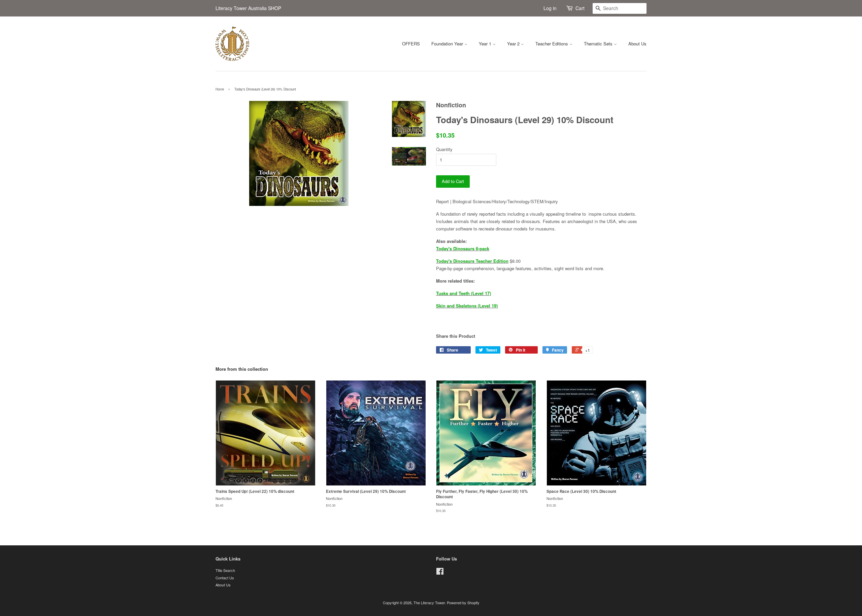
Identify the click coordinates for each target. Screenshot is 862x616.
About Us (637, 43)
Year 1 (486, 43)
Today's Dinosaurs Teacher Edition (472, 261)
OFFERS (411, 43)
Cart (580, 8)
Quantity (444, 149)
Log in (550, 8)
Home (220, 89)
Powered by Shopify (463, 602)
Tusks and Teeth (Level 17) (463, 293)
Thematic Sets (599, 43)
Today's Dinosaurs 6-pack (462, 248)
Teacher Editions (552, 43)
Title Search (225, 570)
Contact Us (225, 577)
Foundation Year (447, 43)
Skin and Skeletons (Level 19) (467, 305)
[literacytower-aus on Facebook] (440, 572)
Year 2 (514, 43)
